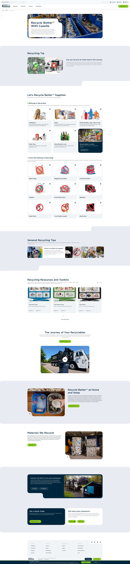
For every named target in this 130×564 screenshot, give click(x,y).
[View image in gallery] (67, 456)
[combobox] (62, 2)
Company (30, 6)
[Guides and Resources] (1, 15)
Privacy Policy (40, 559)
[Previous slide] (97, 282)
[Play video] (60, 20)
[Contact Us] (1, 19)
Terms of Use (47, 559)
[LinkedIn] (92, 542)
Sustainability (38, 6)
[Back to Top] (1, 12)
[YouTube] (100, 542)
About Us (6, 10)
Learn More (31, 444)
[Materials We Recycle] (1, 17)
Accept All (86, 562)
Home (3, 10)
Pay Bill (120, 2)
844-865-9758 (6, 2)
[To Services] (1, 18)
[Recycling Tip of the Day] (1, 13)
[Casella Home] (6, 6)
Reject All (96, 562)
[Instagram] (95, 542)
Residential (15, 6)
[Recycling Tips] (1, 14)
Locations (113, 2)
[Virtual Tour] (1, 16)
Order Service (123, 6)
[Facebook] (97, 542)
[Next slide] (101, 282)
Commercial (23, 6)
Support (126, 2)
